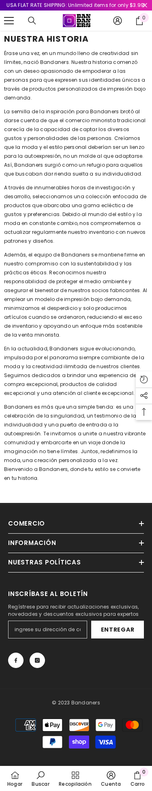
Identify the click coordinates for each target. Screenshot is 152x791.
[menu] (9, 20)
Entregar (118, 630)
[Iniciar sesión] (117, 20)
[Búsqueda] (32, 20)
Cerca (145, 5)
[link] (40, 778)
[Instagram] (37, 660)
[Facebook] (16, 660)
